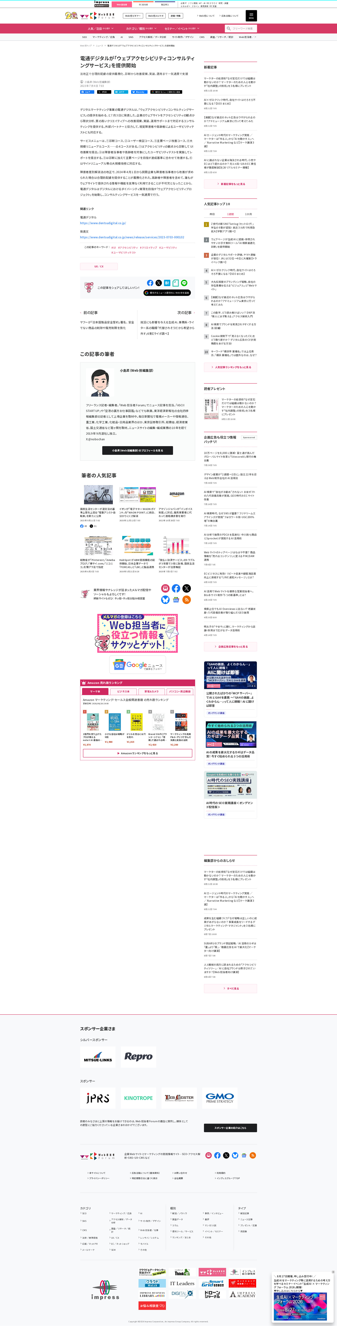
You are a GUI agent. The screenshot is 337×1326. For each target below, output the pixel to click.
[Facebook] (176, 588)
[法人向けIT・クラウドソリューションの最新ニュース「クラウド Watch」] (152, 1285)
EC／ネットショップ (120, 1243)
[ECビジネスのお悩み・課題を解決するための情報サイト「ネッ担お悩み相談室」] (152, 1307)
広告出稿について (229, 15)
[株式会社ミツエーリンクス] (98, 1057)
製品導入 (165, 5)
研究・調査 (223, 3)
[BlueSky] (165, 599)
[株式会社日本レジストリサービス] (98, 1098)
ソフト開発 (193, 3)
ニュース (99, 45)
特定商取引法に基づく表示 (145, 1178)
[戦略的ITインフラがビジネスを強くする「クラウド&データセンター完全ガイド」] (152, 1273)
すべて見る (233, 988)
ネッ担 (117, 598)
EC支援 (213, 6)
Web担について (207, 15)
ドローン (195, 6)
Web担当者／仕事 (249, 37)
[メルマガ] (165, 588)
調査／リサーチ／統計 (221, 37)
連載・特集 (176, 15)
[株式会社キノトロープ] (138, 1098)
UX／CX (115, 1237)
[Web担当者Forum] (97, 1157)
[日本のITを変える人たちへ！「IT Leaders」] (182, 1285)
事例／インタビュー (214, 1213)
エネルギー (185, 6)
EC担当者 (143, 5)
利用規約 (221, 1172)
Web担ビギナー (133, 15)
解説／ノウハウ (179, 1213)
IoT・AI (202, 3)
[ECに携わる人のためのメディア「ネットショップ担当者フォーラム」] (242, 1285)
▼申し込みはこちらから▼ (288, 1291)
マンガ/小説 (210, 1225)
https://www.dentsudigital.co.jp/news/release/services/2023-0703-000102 (132, 237)
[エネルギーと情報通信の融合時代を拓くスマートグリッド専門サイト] (212, 1285)
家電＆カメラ (152, 691)
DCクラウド (212, 3)
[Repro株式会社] (138, 1057)
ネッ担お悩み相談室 (134, 598)
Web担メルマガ (155, 15)
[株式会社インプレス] (105, 1290)
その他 (143, 1249)
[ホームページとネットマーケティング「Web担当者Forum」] (212, 1273)
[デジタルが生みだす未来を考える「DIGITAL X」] (182, 1296)
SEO (84, 37)
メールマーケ (88, 1249)
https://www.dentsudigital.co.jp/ (103, 223)
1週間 (230, 214)
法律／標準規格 (90, 1237)
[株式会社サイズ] (179, 1098)
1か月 (248, 214)
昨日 (212, 214)
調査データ (177, 1219)
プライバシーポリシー (99, 1178)
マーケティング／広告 (104, 37)
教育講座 (204, 6)
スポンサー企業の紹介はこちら (230, 1128)
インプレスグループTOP (228, 1178)
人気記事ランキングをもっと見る (233, 367)
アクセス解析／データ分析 (152, 37)
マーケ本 (95, 691)
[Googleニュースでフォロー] (244, 1155)
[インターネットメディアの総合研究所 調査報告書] (242, 1273)
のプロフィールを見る (137, 450)
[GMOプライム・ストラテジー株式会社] (220, 1098)
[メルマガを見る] (208, 1155)
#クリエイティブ (148, 247)
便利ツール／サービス (183, 1231)
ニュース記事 (246, 1219)
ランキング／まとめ (181, 1237)
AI (122, 37)
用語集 (243, 1231)
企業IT (183, 3)
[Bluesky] (235, 1155)
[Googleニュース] (176, 599)
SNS (131, 37)
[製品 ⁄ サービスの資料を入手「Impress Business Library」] (152, 1296)
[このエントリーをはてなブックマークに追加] (167, 283)
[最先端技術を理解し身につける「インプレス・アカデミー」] (242, 1296)
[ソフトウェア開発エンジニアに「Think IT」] (182, 1273)
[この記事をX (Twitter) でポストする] (158, 283)
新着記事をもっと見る (233, 184)
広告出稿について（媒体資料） (146, 1172)
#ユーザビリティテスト (123, 252)
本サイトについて (97, 1172)
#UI (113, 247)
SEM (113, 1249)
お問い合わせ (180, 1172)
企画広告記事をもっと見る (233, 646)
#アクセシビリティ (128, 247)
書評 (207, 1219)
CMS (202, 37)
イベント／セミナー (214, 1231)
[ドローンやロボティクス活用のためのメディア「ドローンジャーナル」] (212, 1296)
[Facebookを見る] (217, 1155)
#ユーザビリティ (168, 247)
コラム (175, 1225)
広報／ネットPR (90, 1243)
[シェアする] (150, 283)
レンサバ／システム (149, 1237)
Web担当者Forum (97, 16)
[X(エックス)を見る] (226, 1155)
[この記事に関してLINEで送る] (184, 283)
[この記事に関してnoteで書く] (175, 283)
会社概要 (178, 1178)
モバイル (144, 1243)
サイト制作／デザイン (183, 37)
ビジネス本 (123, 691)
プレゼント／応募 (248, 1225)
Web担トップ (86, 45)
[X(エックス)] (186, 588)
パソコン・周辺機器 (180, 691)
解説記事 (244, 1213)
